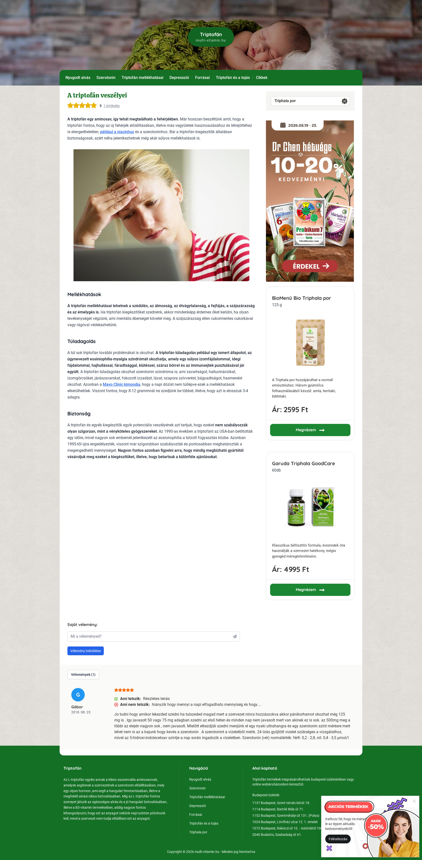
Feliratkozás (338, 839)
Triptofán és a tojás (233, 77)
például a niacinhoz (117, 131)
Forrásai (202, 77)
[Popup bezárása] (414, 801)
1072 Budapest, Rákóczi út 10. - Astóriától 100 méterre (293, 828)
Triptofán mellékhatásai (142, 77)
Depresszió (179, 77)
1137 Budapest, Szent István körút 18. (281, 803)
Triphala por (285, 100)
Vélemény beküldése (85, 651)
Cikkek (261, 77)
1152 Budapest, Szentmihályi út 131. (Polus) (285, 815)
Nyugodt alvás (77, 77)
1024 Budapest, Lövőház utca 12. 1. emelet (285, 822)
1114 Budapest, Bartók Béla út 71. (278, 809)
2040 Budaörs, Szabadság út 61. (277, 835)
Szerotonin (106, 77)
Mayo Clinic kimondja (121, 384)
